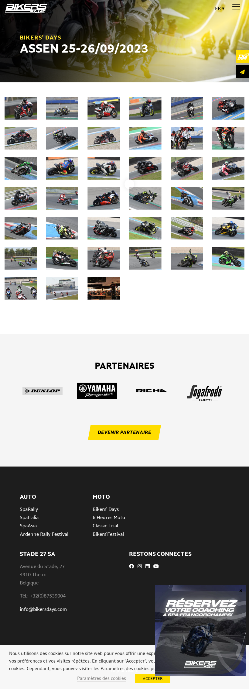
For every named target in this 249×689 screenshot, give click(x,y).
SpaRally (29, 509)
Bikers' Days (106, 509)
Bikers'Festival (108, 534)
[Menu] (236, 7)
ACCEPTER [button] (153, 678)
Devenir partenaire (124, 432)
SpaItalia (29, 517)
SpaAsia (28, 526)
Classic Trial (105, 526)
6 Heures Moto (109, 517)
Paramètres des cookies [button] (101, 678)
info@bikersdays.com (43, 609)
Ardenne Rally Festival (44, 534)
